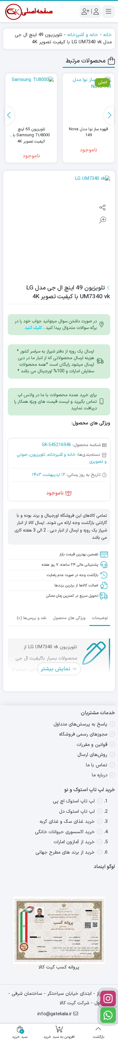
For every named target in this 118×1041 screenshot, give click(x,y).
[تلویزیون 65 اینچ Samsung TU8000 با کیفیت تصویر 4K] (31, 99)
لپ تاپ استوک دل (77, 811)
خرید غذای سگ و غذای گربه (67, 821)
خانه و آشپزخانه (82, 35)
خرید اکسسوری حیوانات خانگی (65, 832)
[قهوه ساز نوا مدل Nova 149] (88, 99)
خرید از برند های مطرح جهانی (65, 852)
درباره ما (99, 775)
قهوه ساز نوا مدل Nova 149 (88, 133)
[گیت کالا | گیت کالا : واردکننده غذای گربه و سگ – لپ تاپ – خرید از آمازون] (28, 12)
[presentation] (109, 115)
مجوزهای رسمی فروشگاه (83, 734)
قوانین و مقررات (92, 744)
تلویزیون (37, 454)
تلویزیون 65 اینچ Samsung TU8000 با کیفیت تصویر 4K (31, 133)
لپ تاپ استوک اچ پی (74, 801)
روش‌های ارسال (92, 754)
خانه (107, 35)
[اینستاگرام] (108, 998)
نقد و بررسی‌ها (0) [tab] (31, 618)
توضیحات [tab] (100, 618)
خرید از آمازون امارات (74, 842)
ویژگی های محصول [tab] (69, 618)
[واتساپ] (108, 1015)
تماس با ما (96, 765)
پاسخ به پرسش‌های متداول (80, 724)
